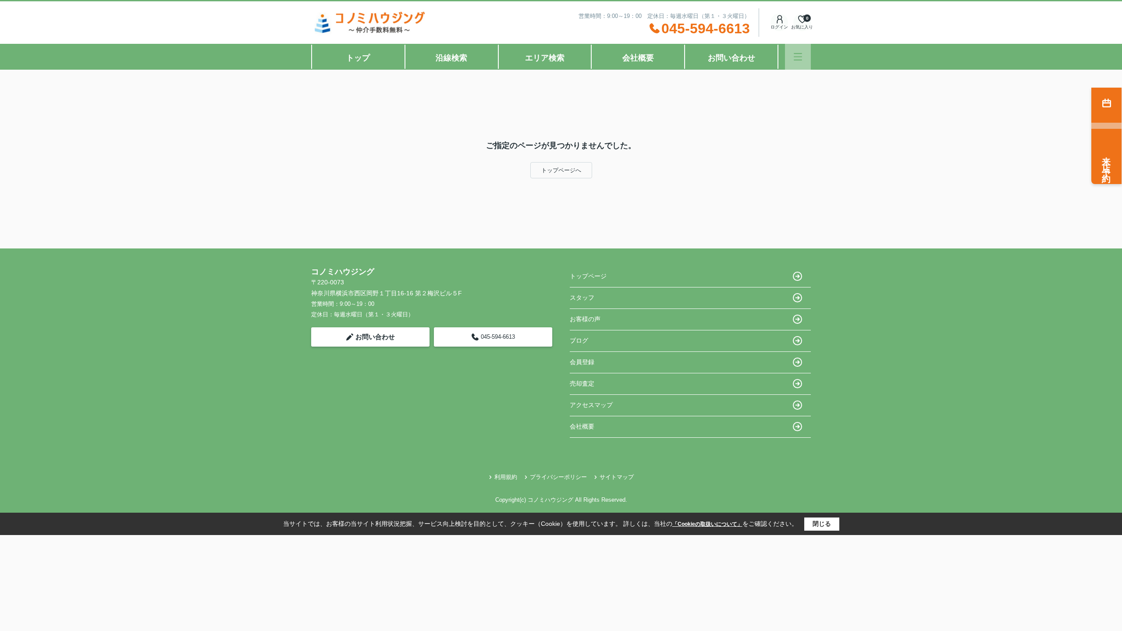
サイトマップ (617, 477)
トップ (358, 57)
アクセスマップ (591, 404)
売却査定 (582, 383)
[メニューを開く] (797, 56)
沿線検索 (451, 57)
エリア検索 (545, 57)
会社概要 (638, 57)
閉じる (822, 523)
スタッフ (582, 297)
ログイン (779, 27)
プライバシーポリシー (558, 477)
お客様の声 (585, 319)
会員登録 (582, 361)
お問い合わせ (731, 57)
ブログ (579, 340)
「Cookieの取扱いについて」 (707, 524)
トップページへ (561, 170)
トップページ (588, 276)
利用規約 (505, 477)
